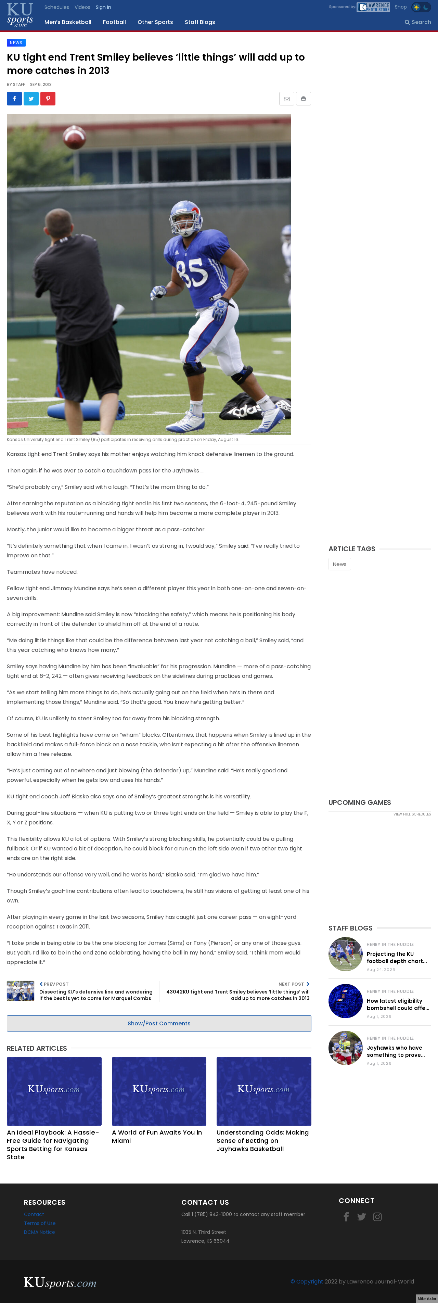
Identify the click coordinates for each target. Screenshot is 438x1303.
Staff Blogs (200, 22)
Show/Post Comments (159, 1023)
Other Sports (155, 22)
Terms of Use (40, 1223)
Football (114, 22)
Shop (401, 6)
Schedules (56, 7)
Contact (34, 1214)
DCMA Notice (39, 1232)
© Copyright (307, 1282)
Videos (82, 7)
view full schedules (412, 814)
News (340, 564)
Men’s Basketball (67, 22)
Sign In (103, 7)
